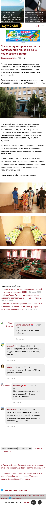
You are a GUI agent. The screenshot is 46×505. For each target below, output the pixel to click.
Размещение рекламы (23, 495)
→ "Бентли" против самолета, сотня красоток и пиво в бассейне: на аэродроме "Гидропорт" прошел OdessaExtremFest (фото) (21, 476)
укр (38, 26)
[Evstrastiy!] (5, 385)
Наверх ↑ (7, 451)
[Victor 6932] (2, 409)
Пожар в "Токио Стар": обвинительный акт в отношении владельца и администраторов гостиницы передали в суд (21, 306)
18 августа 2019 (8, 58)
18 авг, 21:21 (33, 386)
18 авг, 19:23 (20, 367)
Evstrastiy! (18, 386)
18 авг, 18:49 (25, 346)
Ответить (20, 339)
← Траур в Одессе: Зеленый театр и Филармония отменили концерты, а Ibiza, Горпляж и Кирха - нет (23, 466)
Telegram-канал (17, 498)
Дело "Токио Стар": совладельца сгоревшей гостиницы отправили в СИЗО (21, 290)
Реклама (23, 42)
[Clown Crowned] (7, 326)
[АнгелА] (2, 346)
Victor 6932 (12, 410)
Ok (33, 502)
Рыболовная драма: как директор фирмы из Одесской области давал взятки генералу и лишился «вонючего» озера (11, 17)
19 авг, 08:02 (24, 410)
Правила (38, 448)
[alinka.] (2, 367)
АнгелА (10, 346)
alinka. (10, 367)
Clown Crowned (23, 325)
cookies (26, 502)
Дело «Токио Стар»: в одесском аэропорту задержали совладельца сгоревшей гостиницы (21, 296)
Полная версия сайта (8, 495)
